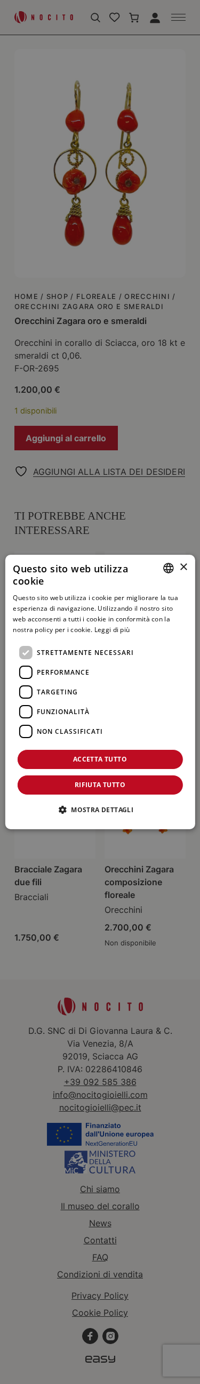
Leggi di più (112, 629)
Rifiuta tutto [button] (100, 784)
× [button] (183, 567)
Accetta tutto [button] (100, 759)
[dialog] (100, 692)
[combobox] (168, 568)
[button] (100, 809)
